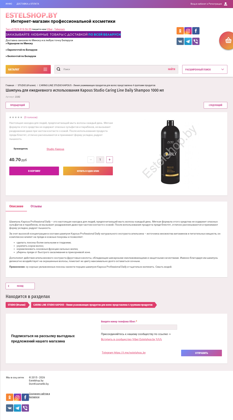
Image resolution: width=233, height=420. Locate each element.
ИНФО (9, 4)
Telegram (59, 29)
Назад (20, 286)
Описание (16, 206)
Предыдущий (17, 105)
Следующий (215, 105)
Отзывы (36, 206)
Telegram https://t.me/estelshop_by (124, 352)
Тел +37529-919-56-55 (18, 29)
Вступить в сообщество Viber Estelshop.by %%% (131, 339)
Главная (10, 85)
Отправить (201, 353)
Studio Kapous (55, 149)
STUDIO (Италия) (27, 85)
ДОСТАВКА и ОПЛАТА (28, 4)
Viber (50, 29)
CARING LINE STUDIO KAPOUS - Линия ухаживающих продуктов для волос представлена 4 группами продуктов (97, 85)
